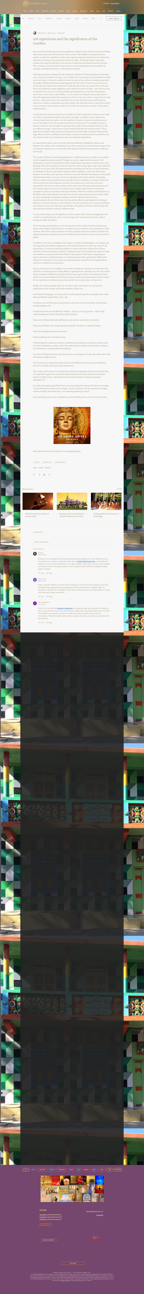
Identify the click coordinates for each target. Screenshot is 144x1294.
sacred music (47, 462)
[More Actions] (109, 553)
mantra (85, 18)
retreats (68, 18)
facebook (43, 1215)
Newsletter (115, 3)
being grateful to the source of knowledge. (106, 514)
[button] (101, 18)
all (23, 18)
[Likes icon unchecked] (39, 573)
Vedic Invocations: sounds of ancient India (37, 514)
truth (39, 18)
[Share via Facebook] (34, 475)
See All (119, 489)
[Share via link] (49, 475)
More (93, 18)
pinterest (43, 1219)
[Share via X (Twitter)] (39, 475)
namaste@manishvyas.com (94, 1211)
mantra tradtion (60, 462)
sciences (59, 18)
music (77, 18)
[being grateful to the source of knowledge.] (106, 501)
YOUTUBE (43, 1210)
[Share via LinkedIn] (44, 475)
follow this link (65, 1280)
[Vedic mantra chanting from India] (38, 501)
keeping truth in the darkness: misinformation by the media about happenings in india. (71, 514)
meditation (48, 18)
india (35, 467)
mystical (31, 18)
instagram (43, 1217)
